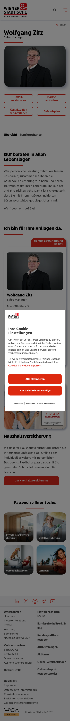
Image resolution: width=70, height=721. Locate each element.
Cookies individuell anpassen (24, 365)
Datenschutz (18, 404)
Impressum (30, 404)
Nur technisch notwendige (35, 390)
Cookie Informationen (46, 404)
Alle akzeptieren (35, 379)
